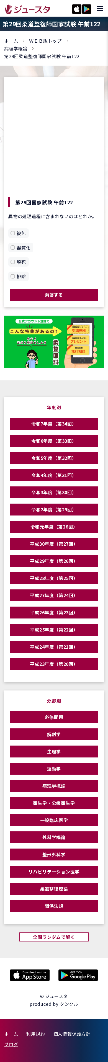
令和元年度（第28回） (54, 526)
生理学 (54, 751)
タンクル (69, 1004)
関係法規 (54, 906)
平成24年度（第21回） (54, 646)
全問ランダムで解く (54, 937)
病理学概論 (15, 48)
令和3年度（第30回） (54, 492)
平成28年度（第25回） (54, 578)
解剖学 (54, 734)
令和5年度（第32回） (54, 458)
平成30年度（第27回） (54, 543)
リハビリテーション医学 (54, 871)
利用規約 (35, 1033)
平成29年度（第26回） (54, 561)
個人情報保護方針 (72, 1033)
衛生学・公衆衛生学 (54, 803)
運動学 (54, 768)
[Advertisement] (54, 140)
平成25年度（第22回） (54, 629)
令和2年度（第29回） (54, 509)
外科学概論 (54, 837)
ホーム (11, 40)
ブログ (11, 1044)
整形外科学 (54, 854)
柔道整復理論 (54, 888)
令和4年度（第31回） (54, 475)
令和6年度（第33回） (54, 440)
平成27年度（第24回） (54, 595)
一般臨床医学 (54, 820)
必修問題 (54, 717)
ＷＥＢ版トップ (45, 40)
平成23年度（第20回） (54, 664)
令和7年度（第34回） (54, 423)
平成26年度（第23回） (54, 612)
